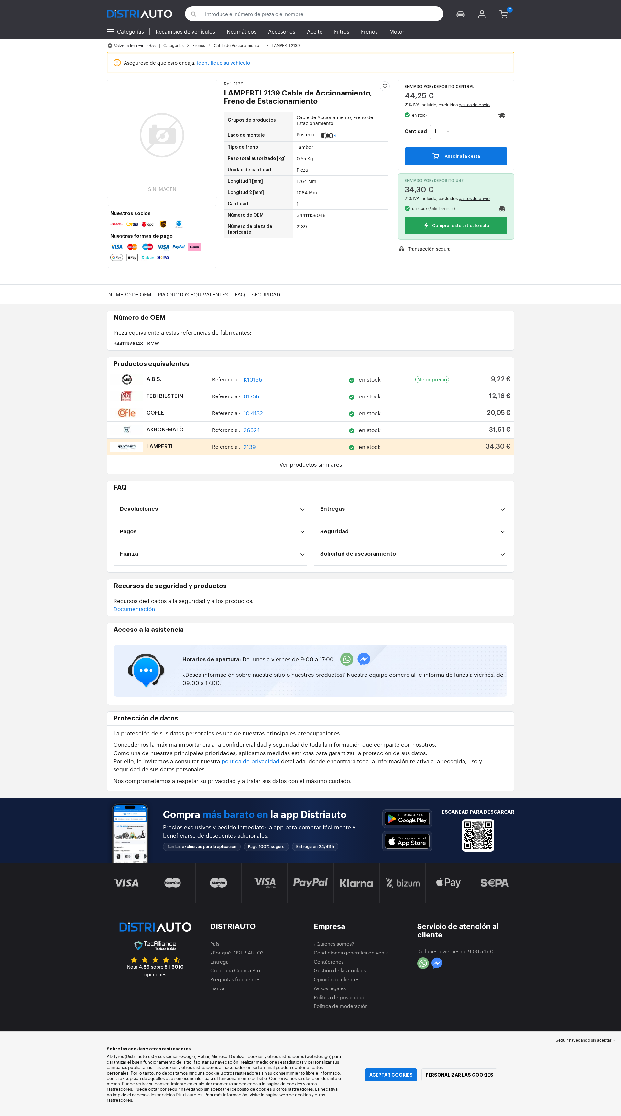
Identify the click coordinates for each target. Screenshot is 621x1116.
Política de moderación (341, 1005)
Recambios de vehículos (185, 31)
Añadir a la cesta (462, 156)
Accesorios (281, 31)
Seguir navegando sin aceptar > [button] (585, 1040)
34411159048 (136, 343)
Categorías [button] (130, 31)
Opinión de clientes (336, 979)
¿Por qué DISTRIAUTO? (237, 952)
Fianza (217, 988)
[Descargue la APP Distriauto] (407, 818)
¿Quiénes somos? (334, 943)
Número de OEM (129, 294)
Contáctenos (328, 961)
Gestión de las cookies (340, 970)
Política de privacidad (339, 997)
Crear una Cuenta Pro (235, 970)
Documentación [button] (134, 608)
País (214, 943)
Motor (396, 31)
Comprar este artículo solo (460, 226)
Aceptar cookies (391, 1075)
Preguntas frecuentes (235, 979)
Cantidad (416, 131)
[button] (460, 13)
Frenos (369, 31)
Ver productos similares (310, 464)
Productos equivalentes (193, 294)
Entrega (219, 961)
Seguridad (265, 294)
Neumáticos (241, 31)
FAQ (240, 294)
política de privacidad (250, 760)
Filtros (341, 31)
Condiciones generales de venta (351, 952)
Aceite (314, 31)
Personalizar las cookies (459, 1075)
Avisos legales (330, 988)
